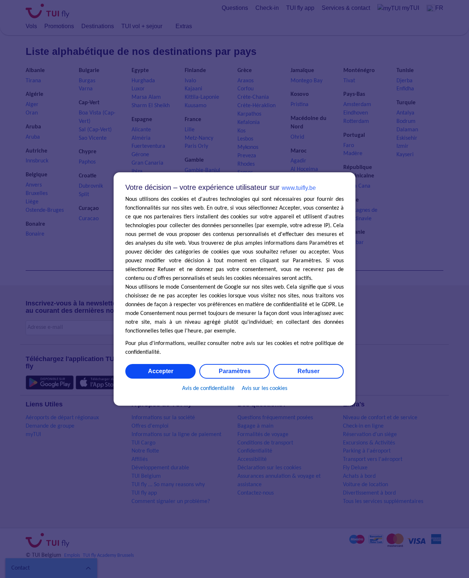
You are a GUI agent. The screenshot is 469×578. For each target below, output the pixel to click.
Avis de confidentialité (208, 388)
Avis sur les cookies (264, 388)
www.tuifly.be (299, 188)
